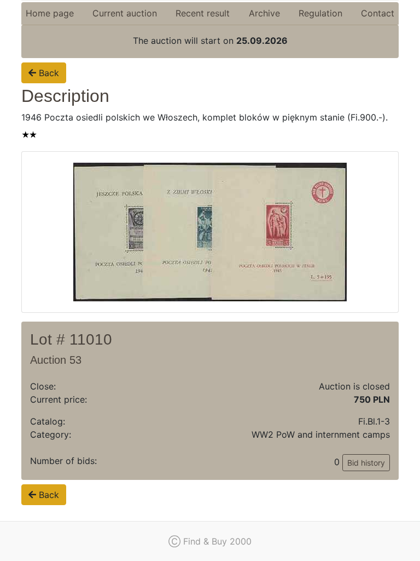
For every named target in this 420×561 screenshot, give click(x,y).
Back (47, 72)
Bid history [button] (366, 462)
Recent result (203, 13)
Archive (264, 13)
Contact (377, 13)
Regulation (320, 13)
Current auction (124, 13)
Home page (50, 13)
